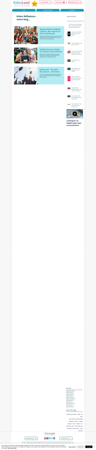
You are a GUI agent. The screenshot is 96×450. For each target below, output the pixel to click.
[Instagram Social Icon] (52, 438)
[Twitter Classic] (50, 438)
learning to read (70, 426)
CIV (82, 414)
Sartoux (76, 421)
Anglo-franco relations (71, 414)
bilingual (70, 423)
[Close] (94, 447)
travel (81, 428)
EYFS (81, 416)
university (80, 430)
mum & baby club (79, 426)
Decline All (80, 447)
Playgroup (71, 421)
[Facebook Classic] (47, 438)
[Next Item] (80, 114)
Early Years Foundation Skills (76, 419)
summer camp (75, 428)
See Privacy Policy (12, 448)
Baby (79, 414)
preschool (69, 428)
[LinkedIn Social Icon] (54, 438)
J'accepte (89, 447)
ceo (82, 423)
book (74, 423)
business (78, 423)
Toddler (81, 421)
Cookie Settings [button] (72, 447)
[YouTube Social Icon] (45, 438)
